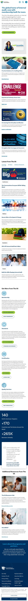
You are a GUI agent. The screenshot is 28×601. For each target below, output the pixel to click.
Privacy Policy (5, 578)
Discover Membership (8, 32)
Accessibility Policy (6, 583)
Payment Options (18, 573)
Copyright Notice (6, 586)
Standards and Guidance (9, 346)
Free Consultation (8, 405)
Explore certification (6, 129)
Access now (4, 156)
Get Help (4, 573)
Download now (5, 79)
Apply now (4, 104)
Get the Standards (7, 342)
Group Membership (8, 316)
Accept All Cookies (14, 598)
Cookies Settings (14, 595)
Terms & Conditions (6, 581)
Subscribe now (5, 537)
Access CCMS (6, 377)
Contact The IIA (5, 576)
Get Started (6, 373)
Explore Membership (8, 312)
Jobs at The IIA (18, 585)
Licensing (16, 578)
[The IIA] (5, 2)
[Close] (25, 589)
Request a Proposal (8, 401)
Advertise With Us (18, 576)
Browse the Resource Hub (7, 506)
